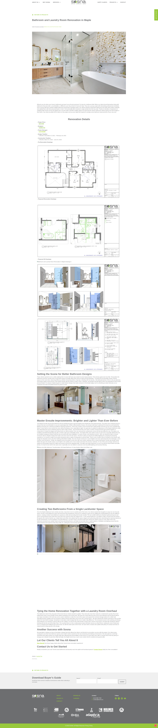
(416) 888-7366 (97, 698)
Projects (113, 2)
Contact (123, 2)
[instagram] (119, 698)
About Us (35, 2)
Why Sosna (46, 2)
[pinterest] (122, 698)
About (59, 695)
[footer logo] (38, 695)
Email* (99, 678)
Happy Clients (102, 2)
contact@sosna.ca (98, 699)
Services (56, 2)
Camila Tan (42, 127)
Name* (78, 678)
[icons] (35, 710)
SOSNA (33, 26)
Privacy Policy (89, 725)
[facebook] (116, 698)
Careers (76, 698)
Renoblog (76, 695)
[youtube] (125, 698)
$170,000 (41, 123)
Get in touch (156, 15)
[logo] (79, 2)
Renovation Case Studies (39, 26)
